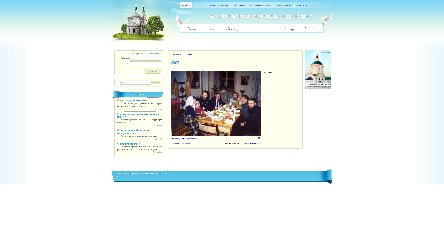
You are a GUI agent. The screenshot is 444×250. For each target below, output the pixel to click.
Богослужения (186, 54)
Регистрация (137, 54)
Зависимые (272, 28)
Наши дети (252, 28)
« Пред (244, 144)
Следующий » (254, 144)
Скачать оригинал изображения (184, 138)
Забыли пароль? (154, 54)
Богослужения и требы (212, 28)
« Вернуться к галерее (180, 144)
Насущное (137, 94)
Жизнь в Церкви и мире (292, 28)
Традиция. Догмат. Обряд (232, 28)
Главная (174, 54)
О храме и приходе (192, 28)
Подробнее (157, 109)
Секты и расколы (312, 28)
